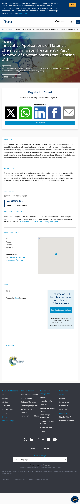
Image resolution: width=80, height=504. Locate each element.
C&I (3, 395)
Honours (43, 405)
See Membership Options (61, 310)
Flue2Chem (6, 406)
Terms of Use (20, 480)
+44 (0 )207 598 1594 (17, 257)
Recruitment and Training (27, 411)
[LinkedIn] (31, 439)
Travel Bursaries (46, 427)
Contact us (63, 406)
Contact (46, 448)
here (17, 298)
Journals (5, 398)
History (62, 398)
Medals (43, 397)
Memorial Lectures (47, 401)
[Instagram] (37, 439)
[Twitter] (25, 440)
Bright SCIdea (26, 398)
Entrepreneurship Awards (47, 422)
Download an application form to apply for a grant (38, 222)
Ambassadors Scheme (29, 395)
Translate (46, 465)
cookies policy (23, 13)
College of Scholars (28, 402)
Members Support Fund (30, 416)
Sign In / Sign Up (65, 417)
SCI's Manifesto (7, 409)
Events (10, 29)
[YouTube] (55, 439)
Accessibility (6, 480)
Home (3, 29)
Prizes (42, 431)
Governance (64, 402)
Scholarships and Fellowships (47, 416)
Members (61, 22)
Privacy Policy (34, 480)
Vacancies (63, 409)
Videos (4, 413)
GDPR (45, 480)
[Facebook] (43, 439)
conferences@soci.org (14, 260)
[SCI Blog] (48, 439)
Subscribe (35, 448)
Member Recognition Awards (48, 410)
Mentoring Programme (29, 406)
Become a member (66, 420)
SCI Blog (5, 402)
